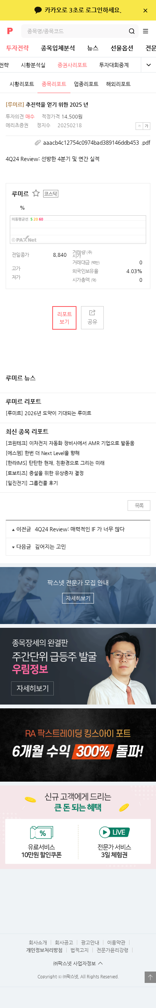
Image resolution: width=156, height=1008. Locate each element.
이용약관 (116, 942)
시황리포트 (21, 84)
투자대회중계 (114, 65)
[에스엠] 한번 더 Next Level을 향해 (43, 453)
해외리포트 (118, 84)
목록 (139, 505)
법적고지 (79, 950)
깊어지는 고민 (50, 546)
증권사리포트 (72, 65)
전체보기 (148, 65)
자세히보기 (78, 598)
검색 (132, 31)
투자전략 (17, 48)
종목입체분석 (58, 48)
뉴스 (92, 48)
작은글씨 (139, 126)
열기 (150, 977)
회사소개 (38, 942)
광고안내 (90, 942)
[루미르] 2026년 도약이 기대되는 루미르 (48, 413)
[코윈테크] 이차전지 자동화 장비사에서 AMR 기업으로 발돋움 (70, 443)
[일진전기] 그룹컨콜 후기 (32, 483)
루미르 (20, 193)
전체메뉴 (149, 31)
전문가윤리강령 (112, 950)
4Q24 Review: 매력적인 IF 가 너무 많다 (80, 529)
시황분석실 (33, 65)
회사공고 (64, 942)
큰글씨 (146, 126)
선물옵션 (122, 48)
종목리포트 (54, 84)
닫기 (145, 10)
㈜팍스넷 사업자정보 (74, 963)
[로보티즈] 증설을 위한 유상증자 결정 (45, 473)
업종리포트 (86, 84)
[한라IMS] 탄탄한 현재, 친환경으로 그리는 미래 (55, 463)
